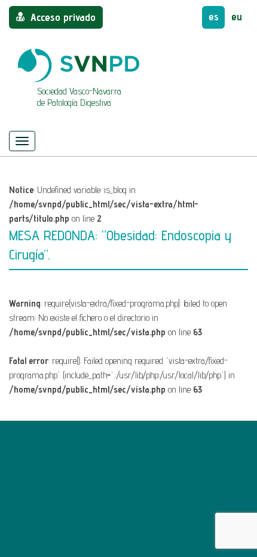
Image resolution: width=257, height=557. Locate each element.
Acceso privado (63, 17)
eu (236, 16)
